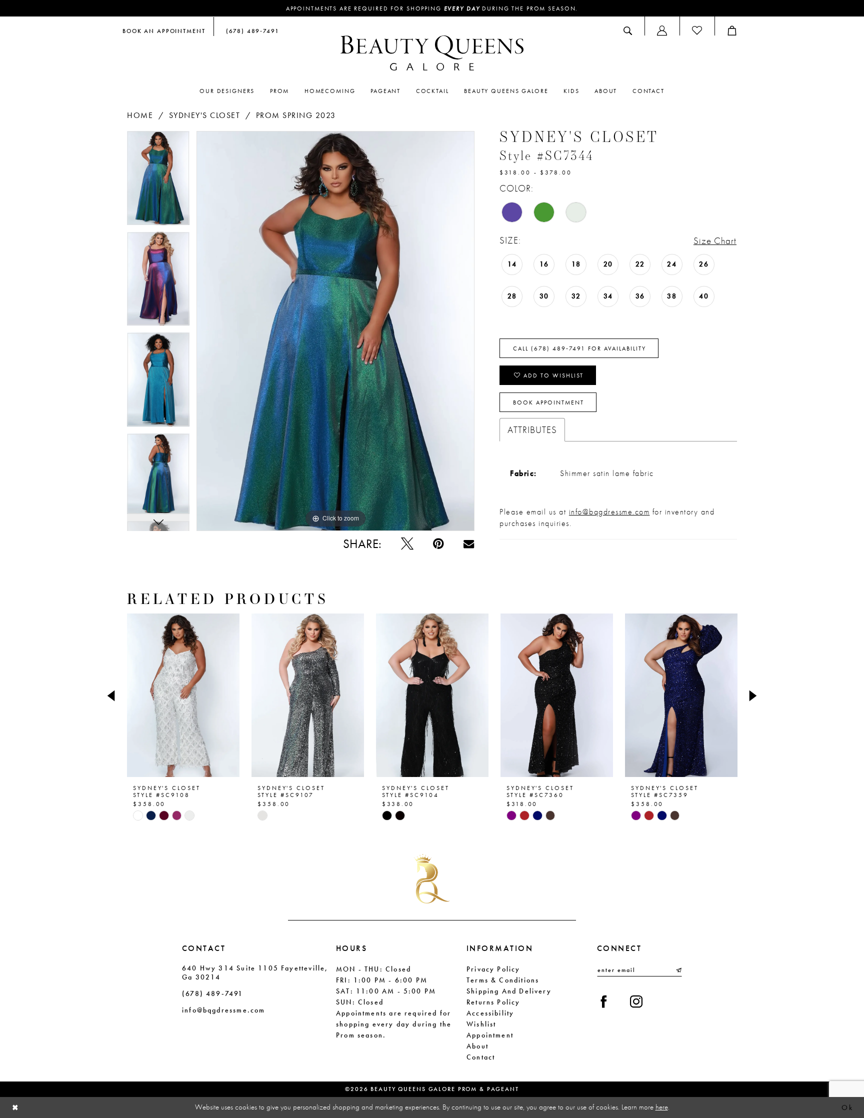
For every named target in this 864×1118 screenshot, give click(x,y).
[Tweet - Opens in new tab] (407, 543)
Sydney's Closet (204, 115)
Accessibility (490, 1013)
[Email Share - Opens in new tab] (468, 544)
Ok (847, 1107)
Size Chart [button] (715, 240)
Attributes (532, 430)
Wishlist (481, 1024)
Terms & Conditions (502, 980)
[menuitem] (164, 30)
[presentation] (183, 696)
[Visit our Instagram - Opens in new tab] (636, 1001)
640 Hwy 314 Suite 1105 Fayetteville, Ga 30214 (255, 973)
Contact (480, 1057)
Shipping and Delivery (509, 991)
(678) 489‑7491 (213, 993)
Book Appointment (548, 402)
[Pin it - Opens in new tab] (438, 543)
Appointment (490, 1035)
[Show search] (627, 30)
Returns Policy (493, 1002)
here (662, 1107)
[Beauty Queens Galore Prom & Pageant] (432, 53)
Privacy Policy (493, 969)
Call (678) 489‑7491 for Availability (579, 348)
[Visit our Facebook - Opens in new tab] (603, 1001)
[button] (662, 30)
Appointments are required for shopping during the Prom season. (432, 8)
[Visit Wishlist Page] (697, 30)
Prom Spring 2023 (296, 115)
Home (140, 115)
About (477, 1046)
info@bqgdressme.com (609, 511)
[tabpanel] (158, 181)
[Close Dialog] (15, 1107)
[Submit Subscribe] (678, 970)
